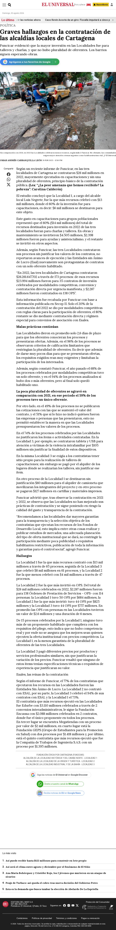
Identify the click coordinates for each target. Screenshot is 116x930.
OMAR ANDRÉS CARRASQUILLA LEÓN (21, 160)
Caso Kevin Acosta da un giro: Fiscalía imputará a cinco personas (72, 19)
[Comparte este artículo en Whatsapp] (8, 179)
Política (8, 25)
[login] (112, 4)
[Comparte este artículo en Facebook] (8, 174)
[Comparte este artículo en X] (8, 184)
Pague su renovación (90, 918)
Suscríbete (102, 4)
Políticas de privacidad (42, 918)
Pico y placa (79, 4)
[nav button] (4, 5)
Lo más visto (9, 853)
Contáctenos (22, 918)
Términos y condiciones (66, 918)
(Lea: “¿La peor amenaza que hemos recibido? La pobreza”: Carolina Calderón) (60, 187)
